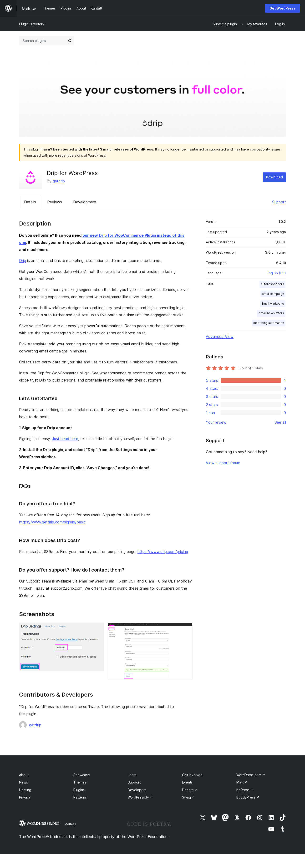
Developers (137, 790)
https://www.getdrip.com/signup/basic (52, 522)
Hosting (25, 790)
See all (280, 422)
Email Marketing (273, 303)
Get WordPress (282, 8)
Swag (188, 797)
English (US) (276, 273)
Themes (79, 782)
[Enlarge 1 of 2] (97, 629)
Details (30, 202)
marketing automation (268, 323)
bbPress (245, 790)
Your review (216, 422)
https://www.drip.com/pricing (162, 551)
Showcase (81, 775)
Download (274, 177)
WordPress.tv (140, 797)
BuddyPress (247, 797)
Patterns (80, 797)
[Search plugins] (69, 40)
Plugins (79, 790)
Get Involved (192, 775)
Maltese (70, 824)
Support (279, 202)
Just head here (65, 438)
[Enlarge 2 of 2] (186, 629)
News (23, 782)
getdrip (59, 181)
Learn (132, 775)
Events (187, 782)
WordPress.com (250, 775)
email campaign (273, 294)
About (24, 775)
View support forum (223, 462)
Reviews (54, 202)
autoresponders (272, 284)
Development (85, 202)
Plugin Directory (31, 24)
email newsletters (271, 313)
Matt (242, 782)
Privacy (25, 797)
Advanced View (220, 336)
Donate (190, 790)
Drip (22, 260)
